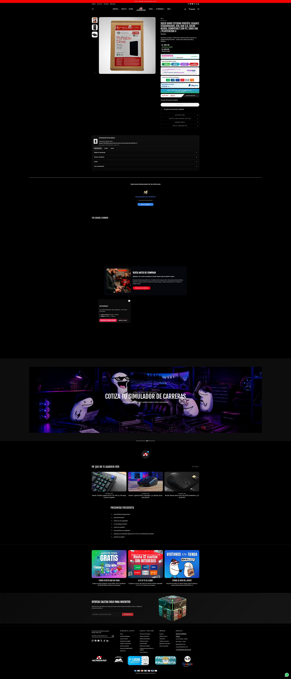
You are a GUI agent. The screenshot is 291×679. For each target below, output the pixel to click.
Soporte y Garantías (124, 646)
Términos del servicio (144, 636)
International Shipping (125, 636)
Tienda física (162, 638)
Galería (112, 148)
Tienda (168, 9)
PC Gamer (131, 9)
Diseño (96, 161)
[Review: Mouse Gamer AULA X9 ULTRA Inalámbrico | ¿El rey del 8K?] (182, 481)
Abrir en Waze (122, 320)
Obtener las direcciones (108, 320)
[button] (180, 56)
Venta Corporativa (180, 125)
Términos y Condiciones (145, 634)
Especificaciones (97, 148)
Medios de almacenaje (99, 152)
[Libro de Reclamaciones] (118, 659)
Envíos (121, 634)
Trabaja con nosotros (164, 641)
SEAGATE (164, 20)
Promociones (180, 122)
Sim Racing (106, 4)
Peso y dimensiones (99, 166)
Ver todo (195, 466)
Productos (115, 9)
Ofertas (151, 9)
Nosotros (161, 634)
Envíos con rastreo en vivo (180, 118)
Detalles (106, 148)
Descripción (180, 115)
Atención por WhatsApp (181, 633)
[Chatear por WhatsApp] (286, 674)
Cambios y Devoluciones (125, 643)
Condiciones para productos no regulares (147, 649)
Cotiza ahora (154, 407)
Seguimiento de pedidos (125, 641)
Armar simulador (138, 407)
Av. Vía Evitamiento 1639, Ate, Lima (183, 649)
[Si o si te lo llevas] (145, 564)
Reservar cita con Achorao (141, 288)
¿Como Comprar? (124, 638)
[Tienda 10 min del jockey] (182, 564)
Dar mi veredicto (145, 204)
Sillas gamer (112, 4)
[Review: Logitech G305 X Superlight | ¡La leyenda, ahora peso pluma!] (145, 481)
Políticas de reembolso (145, 646)
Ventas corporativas (163, 646)
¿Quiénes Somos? (163, 636)
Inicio (162, 18)
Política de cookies (144, 641)
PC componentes (160, 9)
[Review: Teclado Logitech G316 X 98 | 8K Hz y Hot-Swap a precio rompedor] (109, 481)
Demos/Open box (144, 652)
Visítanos (178, 636)
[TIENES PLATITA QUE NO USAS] (109, 564)
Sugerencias (123, 650)
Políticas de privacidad (145, 638)
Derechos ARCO (143, 643)
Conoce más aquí (179, 57)
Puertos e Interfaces (99, 157)
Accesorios (99, 4)
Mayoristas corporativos (164, 643)
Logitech (93, 4)
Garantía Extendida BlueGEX (126, 648)
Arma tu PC (123, 9)
